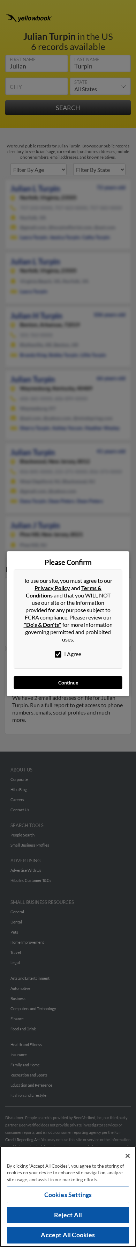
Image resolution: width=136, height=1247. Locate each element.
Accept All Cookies (68, 1235)
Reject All (68, 1215)
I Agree (72, 654)
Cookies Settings (68, 1194)
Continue (68, 683)
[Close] (127, 1155)
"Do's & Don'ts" (42, 624)
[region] (68, 1196)
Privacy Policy (52, 588)
